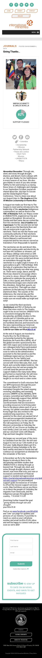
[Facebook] (11, 5)
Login (9, 11)
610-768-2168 (21, 647)
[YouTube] (32, 5)
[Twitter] (27, 5)
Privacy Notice (33, 653)
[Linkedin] (21, 5)
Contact (32, 11)
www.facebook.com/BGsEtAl (25, 511)
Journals (10, 46)
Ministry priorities (21, 640)
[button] (34, 32)
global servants (21, 634)
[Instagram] (16, 5)
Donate (19, 11)
